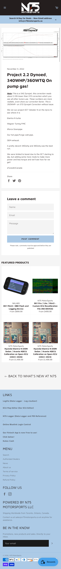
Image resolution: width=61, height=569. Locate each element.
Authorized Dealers (11, 459)
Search (6, 455)
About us (7, 467)
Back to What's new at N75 (31, 376)
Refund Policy (9, 479)
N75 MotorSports (15, 555)
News (5, 463)
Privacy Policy (9, 475)
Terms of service (10, 471)
